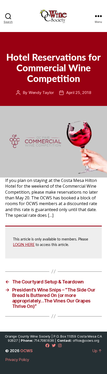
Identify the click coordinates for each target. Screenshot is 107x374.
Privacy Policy (17, 359)
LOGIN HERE (24, 245)
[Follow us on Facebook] (47, 345)
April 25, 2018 (78, 92)
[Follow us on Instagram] (60, 345)
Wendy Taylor (41, 92)
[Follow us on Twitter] (54, 345)
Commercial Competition (53, 44)
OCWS (26, 350)
